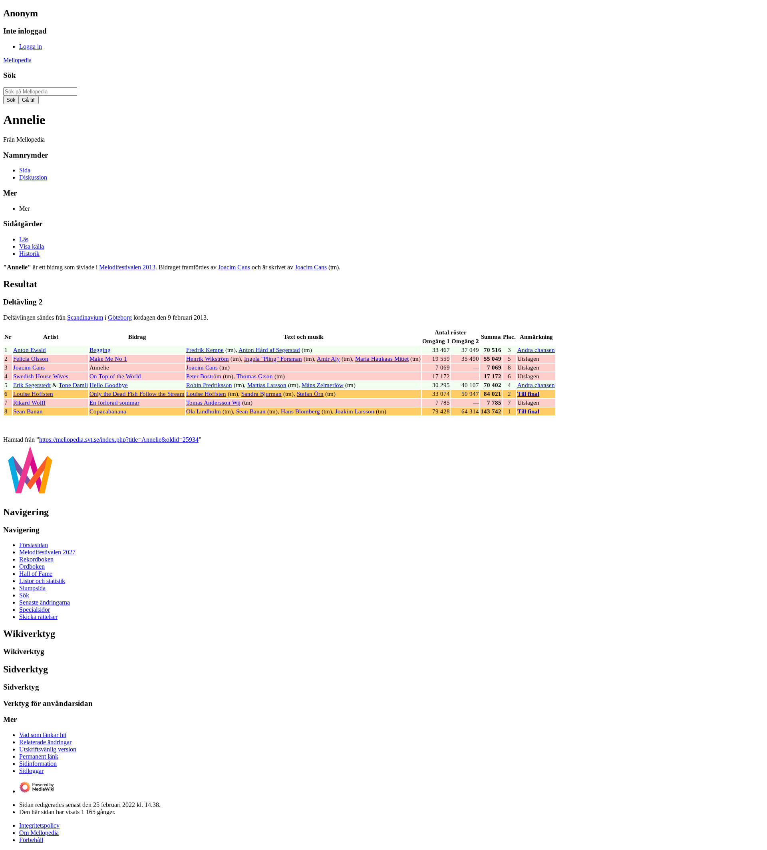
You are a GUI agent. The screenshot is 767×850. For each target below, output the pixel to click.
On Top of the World (115, 376)
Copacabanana (107, 411)
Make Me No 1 (108, 358)
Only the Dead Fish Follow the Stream (137, 393)
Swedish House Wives (40, 376)
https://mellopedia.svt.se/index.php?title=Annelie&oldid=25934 (119, 439)
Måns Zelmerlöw (323, 385)
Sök (9, 75)
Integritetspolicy (39, 825)
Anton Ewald (29, 349)
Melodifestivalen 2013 (127, 267)
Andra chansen (536, 349)
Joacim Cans (234, 267)
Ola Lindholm (203, 411)
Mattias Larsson (266, 385)
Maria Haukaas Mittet (382, 358)
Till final (528, 393)
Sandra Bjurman (261, 393)
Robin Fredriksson (209, 385)
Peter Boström (203, 376)
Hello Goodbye (108, 385)
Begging (100, 349)
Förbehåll (31, 839)
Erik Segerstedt (32, 385)
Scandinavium (85, 317)
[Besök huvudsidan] (30, 495)
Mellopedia (17, 60)
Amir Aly (328, 358)
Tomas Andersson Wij (213, 402)
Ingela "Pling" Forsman (273, 358)
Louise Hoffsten (33, 393)
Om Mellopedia (39, 832)
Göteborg (120, 317)
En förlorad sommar (114, 402)
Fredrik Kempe (205, 349)
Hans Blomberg (300, 411)
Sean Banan (28, 411)
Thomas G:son (254, 376)
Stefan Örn (310, 393)
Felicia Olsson (30, 358)
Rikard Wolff (29, 402)
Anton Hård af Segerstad (269, 349)
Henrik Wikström (207, 358)
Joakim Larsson (354, 411)
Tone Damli (73, 385)
